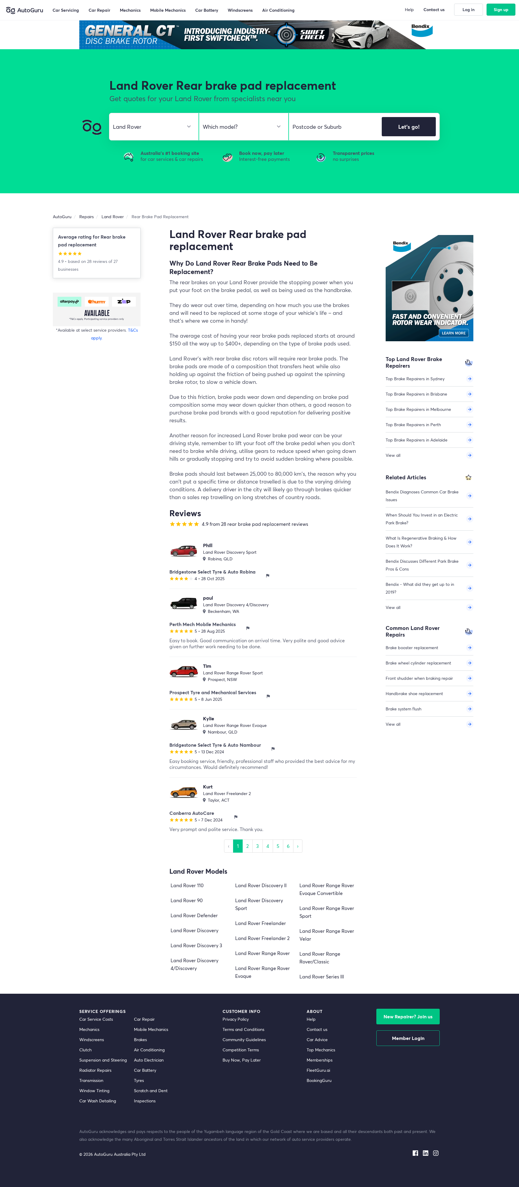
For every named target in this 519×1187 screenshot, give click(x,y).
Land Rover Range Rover (262, 953)
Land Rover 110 (187, 885)
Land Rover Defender (194, 915)
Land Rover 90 (187, 900)
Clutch (85, 1050)
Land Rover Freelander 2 (227, 793)
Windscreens (91, 1039)
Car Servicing (66, 10)
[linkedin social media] (425, 1152)
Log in (469, 9)
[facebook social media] (415, 1152)
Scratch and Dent (151, 1090)
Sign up (501, 9)
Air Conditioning (149, 1050)
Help (311, 1019)
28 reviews (97, 261)
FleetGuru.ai (318, 1070)
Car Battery (145, 1070)
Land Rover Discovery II (261, 885)
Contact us (317, 1029)
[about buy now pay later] (97, 309)
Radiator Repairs (95, 1070)
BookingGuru (319, 1080)
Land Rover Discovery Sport (229, 552)
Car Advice (317, 1039)
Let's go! (409, 126)
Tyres (139, 1080)
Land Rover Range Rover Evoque (235, 725)
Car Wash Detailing (97, 1101)
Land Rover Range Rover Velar (326, 935)
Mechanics (89, 1029)
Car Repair (144, 1019)
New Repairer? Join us (408, 1016)
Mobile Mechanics (151, 1029)
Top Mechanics (321, 1050)
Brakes (140, 1039)
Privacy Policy (236, 1019)
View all (393, 455)
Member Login (408, 1038)
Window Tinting (94, 1090)
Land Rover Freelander (260, 923)
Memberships (319, 1060)
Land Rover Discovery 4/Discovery (236, 604)
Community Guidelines (244, 1039)
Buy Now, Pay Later (242, 1060)
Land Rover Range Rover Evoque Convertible (326, 889)
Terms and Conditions (243, 1029)
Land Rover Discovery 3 (196, 945)
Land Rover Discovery (194, 930)
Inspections (145, 1101)
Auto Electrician (149, 1060)
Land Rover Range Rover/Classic (319, 958)
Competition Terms (241, 1050)
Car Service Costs (96, 1019)
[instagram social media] (436, 1152)
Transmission (91, 1080)
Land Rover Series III (321, 976)
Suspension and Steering (103, 1060)
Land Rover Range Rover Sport (233, 673)
